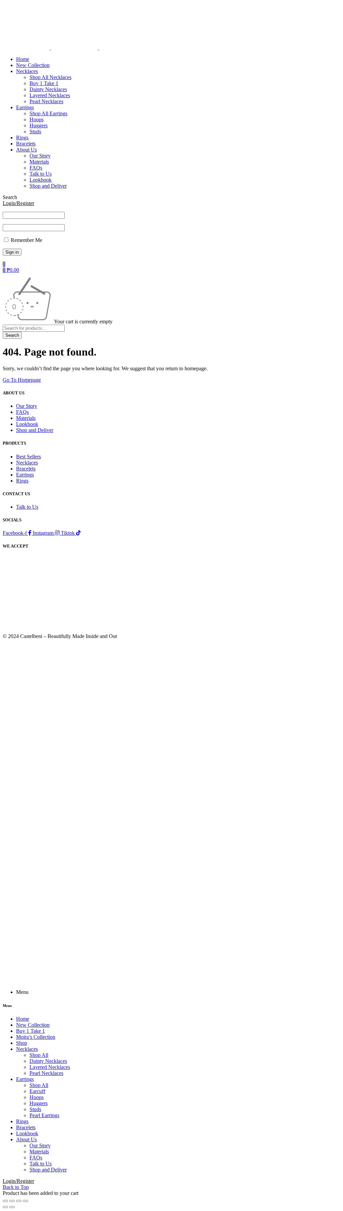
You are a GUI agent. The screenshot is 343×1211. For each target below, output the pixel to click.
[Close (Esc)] (25, 1201)
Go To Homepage (22, 380)
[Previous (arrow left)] (5, 1207)
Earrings (25, 474)
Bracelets (26, 468)
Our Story (26, 406)
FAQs (22, 412)
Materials (26, 418)
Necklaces (27, 462)
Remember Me (25, 240)
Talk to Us (27, 507)
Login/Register (18, 203)
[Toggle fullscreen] (12, 1201)
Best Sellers (28, 456)
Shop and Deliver (34, 430)
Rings (22, 481)
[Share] (18, 1201)
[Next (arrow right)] (12, 1207)
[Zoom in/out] (5, 1201)
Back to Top (16, 1187)
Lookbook (27, 424)
